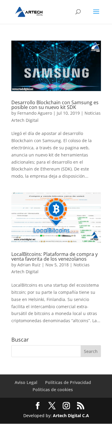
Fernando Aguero (34, 113)
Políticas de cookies (53, 389)
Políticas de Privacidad (68, 382)
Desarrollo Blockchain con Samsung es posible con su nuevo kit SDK (55, 104)
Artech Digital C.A (71, 415)
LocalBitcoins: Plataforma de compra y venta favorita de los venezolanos (54, 256)
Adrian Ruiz (29, 265)
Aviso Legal (26, 382)
